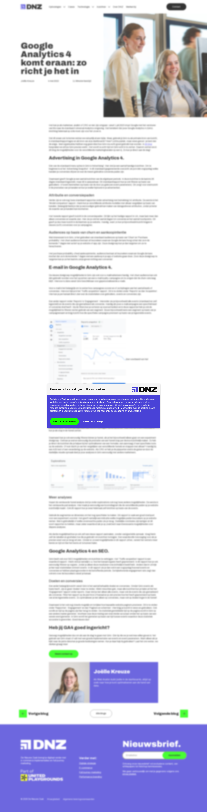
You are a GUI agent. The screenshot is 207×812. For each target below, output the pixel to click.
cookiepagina (117, 411)
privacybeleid (134, 411)
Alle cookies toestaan (64, 421)
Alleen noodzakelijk (93, 421)
